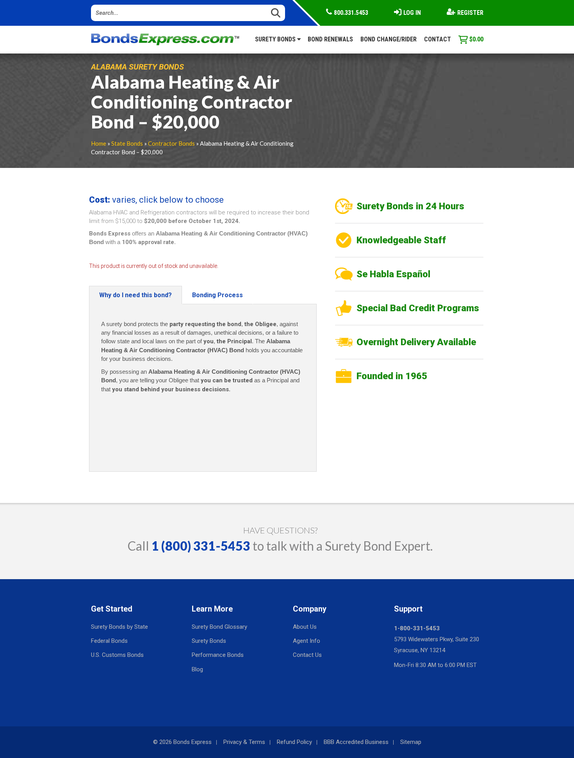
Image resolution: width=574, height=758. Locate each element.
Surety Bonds (276, 39)
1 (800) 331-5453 (201, 545)
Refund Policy (294, 742)
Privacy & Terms (244, 742)
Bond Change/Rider (388, 39)
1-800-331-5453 (417, 628)
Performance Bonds (218, 654)
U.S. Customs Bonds (117, 654)
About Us (305, 626)
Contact (437, 39)
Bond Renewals (330, 39)
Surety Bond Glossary (219, 626)
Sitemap (410, 742)
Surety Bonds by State (119, 626)
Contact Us (307, 654)
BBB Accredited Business (356, 742)
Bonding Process (217, 295)
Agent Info (306, 640)
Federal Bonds (109, 640)
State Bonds (127, 143)
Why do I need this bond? (135, 295)
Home (98, 143)
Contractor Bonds (171, 143)
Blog (197, 669)
